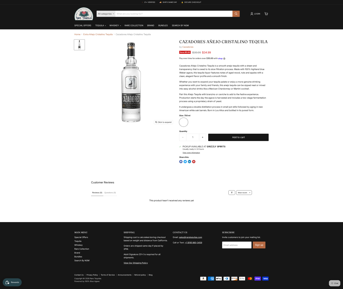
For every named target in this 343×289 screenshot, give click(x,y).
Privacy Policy (92, 275)
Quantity (183, 131)
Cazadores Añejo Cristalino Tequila (223, 41)
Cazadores (187, 47)
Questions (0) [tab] (110, 193)
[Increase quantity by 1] (202, 137)
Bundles (163, 25)
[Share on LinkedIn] (189, 161)
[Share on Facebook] (180, 161)
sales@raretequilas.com (190, 237)
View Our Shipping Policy (136, 263)
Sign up (259, 244)
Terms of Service (108, 275)
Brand (150, 25)
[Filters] (231, 192)
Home (77, 34)
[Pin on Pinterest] (193, 161)
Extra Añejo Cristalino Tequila (98, 34)
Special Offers (82, 25)
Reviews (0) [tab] (97, 193)
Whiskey (114, 25)
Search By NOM (180, 25)
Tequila (99, 25)
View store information (191, 153)
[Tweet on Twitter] (185, 161)
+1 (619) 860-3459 (193, 242)
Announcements (124, 275)
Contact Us (79, 275)
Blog (150, 275)
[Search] (236, 14)
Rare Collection (134, 25)
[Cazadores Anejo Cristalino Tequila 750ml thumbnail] (79, 45)
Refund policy (140, 275)
